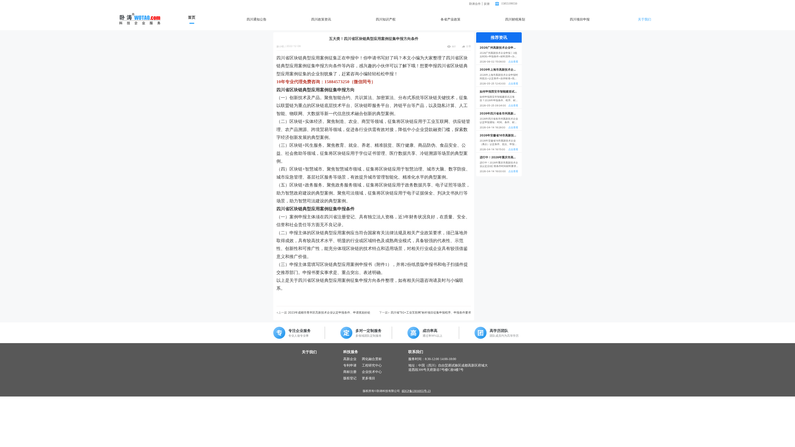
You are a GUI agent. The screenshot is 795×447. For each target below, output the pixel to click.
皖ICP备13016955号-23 (416, 391)
